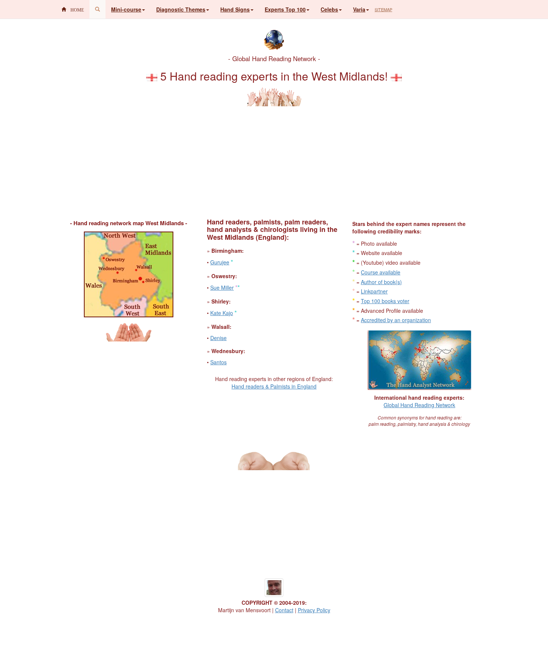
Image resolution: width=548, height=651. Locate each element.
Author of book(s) (381, 282)
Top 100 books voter (385, 301)
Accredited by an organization (396, 320)
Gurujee (219, 262)
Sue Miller (222, 287)
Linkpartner (374, 291)
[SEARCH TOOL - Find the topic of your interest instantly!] (97, 9)
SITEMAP (383, 9)
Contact (284, 610)
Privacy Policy (314, 610)
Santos (218, 362)
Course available (380, 272)
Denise (218, 338)
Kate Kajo (221, 313)
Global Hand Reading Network (419, 405)
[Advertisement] (274, 158)
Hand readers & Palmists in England (274, 386)
